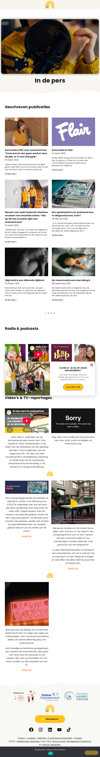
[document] (50, 378)
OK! (50, 753)
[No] (91, 753)
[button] (92, 365)
